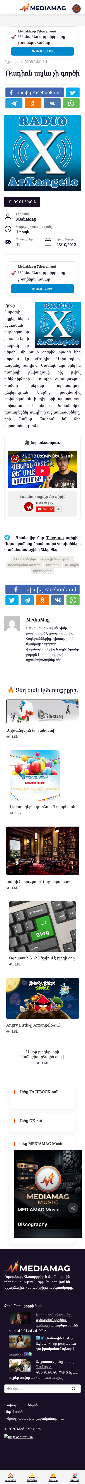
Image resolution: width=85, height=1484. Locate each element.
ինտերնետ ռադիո (25, 564)
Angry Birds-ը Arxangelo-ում (33, 1025)
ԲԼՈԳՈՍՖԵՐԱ (22, 201)
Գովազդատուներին (21, 1405)
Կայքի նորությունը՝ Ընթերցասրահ (38, 881)
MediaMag (38, 619)
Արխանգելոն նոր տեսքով (30, 730)
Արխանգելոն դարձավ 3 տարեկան (42, 806)
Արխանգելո (26, 559)
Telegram (55, 537)
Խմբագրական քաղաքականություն (34, 1418)
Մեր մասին (13, 1411)
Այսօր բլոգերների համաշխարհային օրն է (42, 1054)
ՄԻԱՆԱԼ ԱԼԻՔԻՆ (42, 51)
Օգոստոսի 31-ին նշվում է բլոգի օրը (42, 957)
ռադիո (54, 564)
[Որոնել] (73, 1388)
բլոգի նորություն (57, 559)
